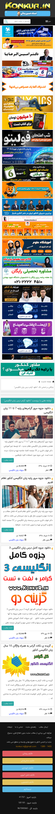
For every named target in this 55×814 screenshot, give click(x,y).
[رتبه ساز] (27, 54)
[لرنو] (27, 121)
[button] (49, 21)
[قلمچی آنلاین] (27, 219)
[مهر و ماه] (27, 31)
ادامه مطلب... (7, 460)
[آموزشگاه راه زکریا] (27, 357)
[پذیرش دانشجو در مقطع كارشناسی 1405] (27, 155)
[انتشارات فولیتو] (27, 138)
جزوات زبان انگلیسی (16, 470)
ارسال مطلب (43, 727)
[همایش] (27, 293)
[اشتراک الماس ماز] (27, 310)
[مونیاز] (27, 207)
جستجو (6, 21)
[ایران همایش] (27, 276)
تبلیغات (9, 727)
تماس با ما (19, 727)
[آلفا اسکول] (27, 86)
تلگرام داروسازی (27, 767)
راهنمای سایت (31, 727)
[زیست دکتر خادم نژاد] (27, 72)
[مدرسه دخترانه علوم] (27, 247)
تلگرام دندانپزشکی (27, 760)
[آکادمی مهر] (27, 230)
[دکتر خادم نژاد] (27, 172)
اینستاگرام (27, 789)
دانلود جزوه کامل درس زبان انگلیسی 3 (30, 548)
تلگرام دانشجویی (27, 782)
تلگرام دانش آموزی (27, 775)
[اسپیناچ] (27, 328)
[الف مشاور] (27, 189)
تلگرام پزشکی (28, 753)
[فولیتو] (27, 63)
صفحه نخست (46, 381)
